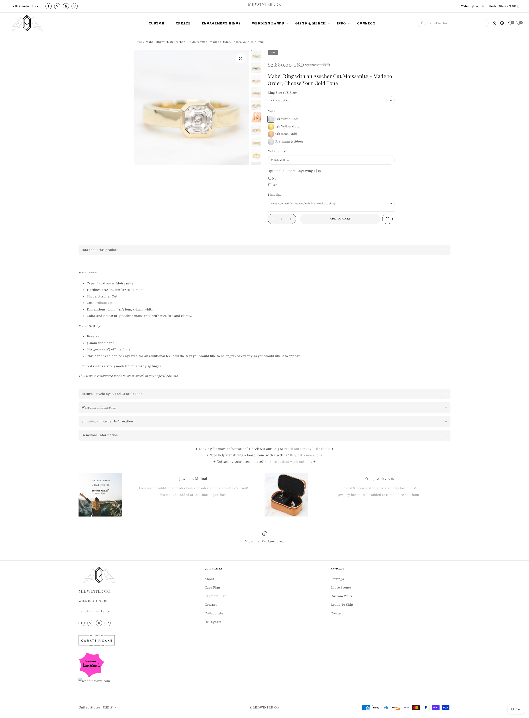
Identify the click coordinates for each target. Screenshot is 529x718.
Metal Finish (277, 151)
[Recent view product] (502, 23)
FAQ (276, 449)
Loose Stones (341, 587)
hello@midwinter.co (94, 611)
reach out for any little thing (306, 449)
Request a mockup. (305, 455)
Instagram (213, 622)
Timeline (275, 194)
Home (138, 42)
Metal (272, 111)
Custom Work (341, 596)
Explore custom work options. (288, 461)
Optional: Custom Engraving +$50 (294, 171)
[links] (49, 6)
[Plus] (290, 219)
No (274, 178)
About (209, 579)
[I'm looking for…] (422, 23)
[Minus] (273, 219)
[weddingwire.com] (94, 680)
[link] (159, 23)
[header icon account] (494, 23)
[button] (387, 219)
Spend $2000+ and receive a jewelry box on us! (379, 488)
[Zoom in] (241, 58)
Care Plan (212, 587)
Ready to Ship (342, 604)
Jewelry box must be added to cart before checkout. (379, 495)
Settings (337, 579)
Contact (211, 604)
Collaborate (214, 613)
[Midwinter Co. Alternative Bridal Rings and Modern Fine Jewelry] (27, 23)
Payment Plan (215, 596)
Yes (275, 185)
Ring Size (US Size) (282, 92)
